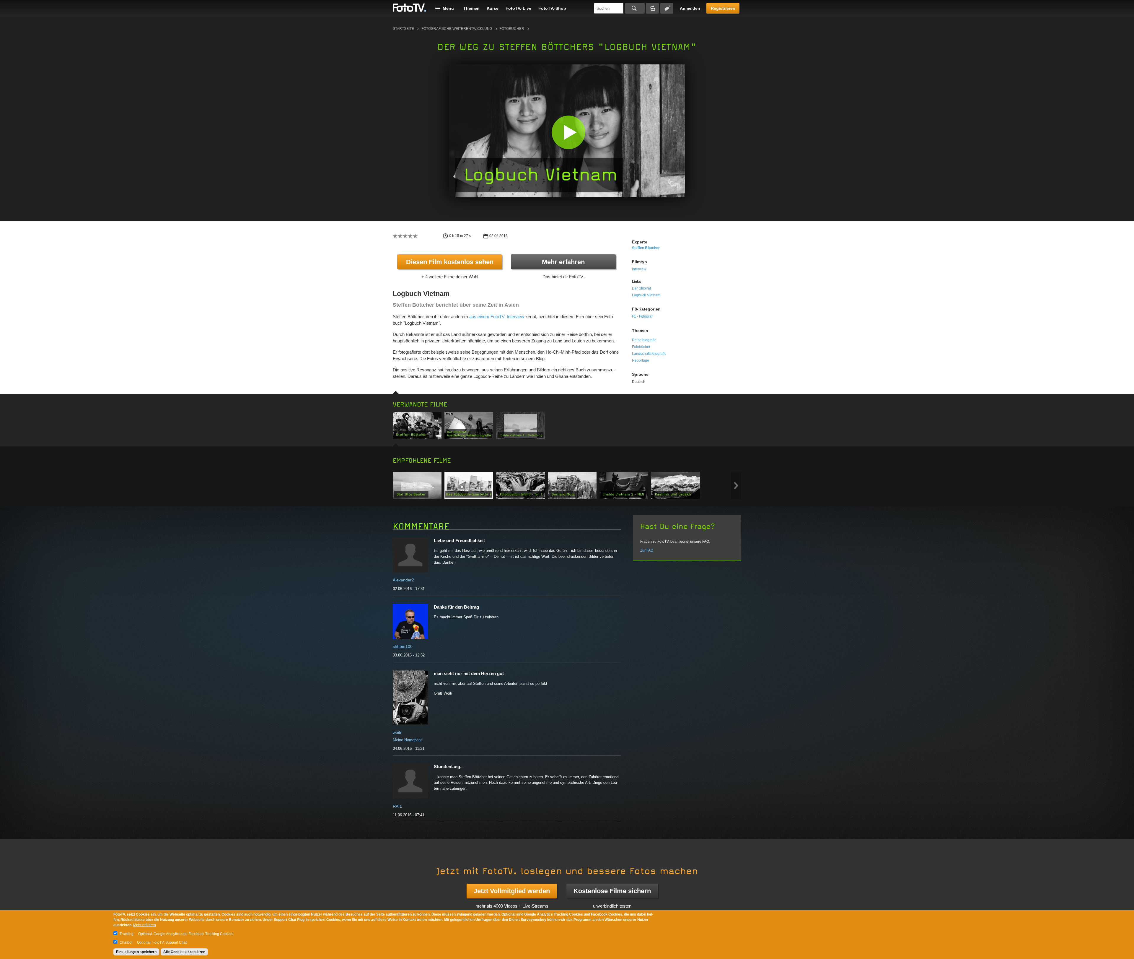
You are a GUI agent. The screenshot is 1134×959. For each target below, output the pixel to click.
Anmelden (690, 8)
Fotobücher (511, 29)
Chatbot (126, 942)
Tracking (126, 934)
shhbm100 (403, 646)
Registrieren (723, 8)
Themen (471, 8)
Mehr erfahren (563, 262)
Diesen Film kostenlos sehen (449, 262)
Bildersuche (652, 8)
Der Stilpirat (641, 288)
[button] (568, 132)
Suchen (635, 8)
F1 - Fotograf (642, 316)
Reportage (640, 360)
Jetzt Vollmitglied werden (512, 891)
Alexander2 (403, 580)
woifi (397, 732)
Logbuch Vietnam (646, 295)
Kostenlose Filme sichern (612, 891)
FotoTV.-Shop (552, 8)
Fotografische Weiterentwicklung (456, 29)
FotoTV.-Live (518, 8)
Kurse (492, 8)
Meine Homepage (408, 740)
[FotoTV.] (409, 8)
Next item (736, 485)
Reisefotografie (644, 340)
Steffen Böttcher (646, 248)
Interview (639, 269)
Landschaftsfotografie (649, 354)
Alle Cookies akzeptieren (184, 952)
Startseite (403, 29)
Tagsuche (666, 8)
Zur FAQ (646, 550)
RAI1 (397, 806)
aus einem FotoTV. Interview (496, 316)
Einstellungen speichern (136, 952)
